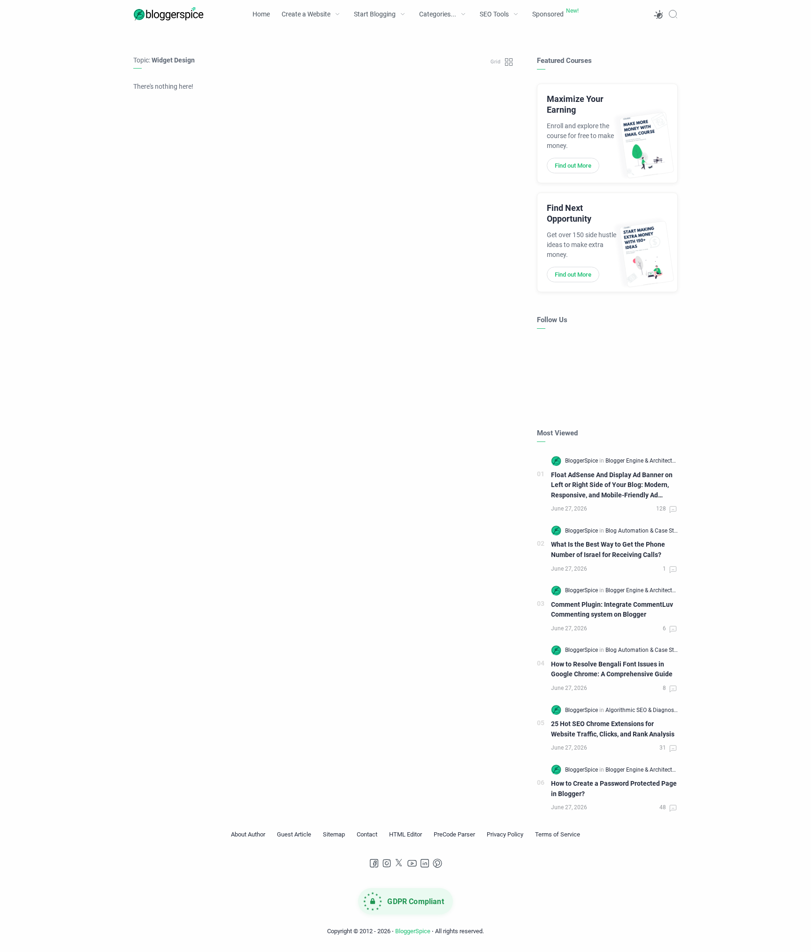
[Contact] (367, 834)
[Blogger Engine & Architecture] (642, 460)
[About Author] (248, 834)
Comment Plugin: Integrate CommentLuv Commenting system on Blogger (612, 610)
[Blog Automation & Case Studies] (646, 530)
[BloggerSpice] (582, 460)
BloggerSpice (412, 931)
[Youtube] (412, 863)
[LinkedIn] (425, 863)
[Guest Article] (294, 834)
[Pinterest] (437, 863)
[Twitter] (399, 863)
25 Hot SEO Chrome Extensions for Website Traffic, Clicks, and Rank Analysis (612, 729)
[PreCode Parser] (454, 834)
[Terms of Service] (557, 834)
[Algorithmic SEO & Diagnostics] (644, 710)
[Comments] (667, 509)
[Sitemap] (334, 834)
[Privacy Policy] (505, 834)
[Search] (673, 14)
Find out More (573, 165)
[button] (658, 14)
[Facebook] (374, 863)
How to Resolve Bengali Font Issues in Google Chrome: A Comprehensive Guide (612, 669)
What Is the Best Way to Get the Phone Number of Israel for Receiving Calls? (608, 550)
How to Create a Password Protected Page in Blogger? (614, 789)
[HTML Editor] (405, 834)
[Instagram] (387, 863)
